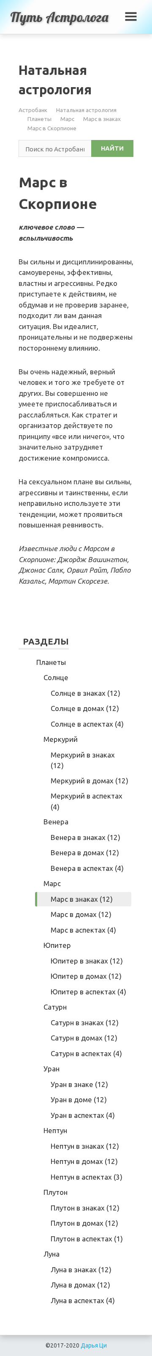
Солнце (55, 677)
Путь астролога (59, 16)
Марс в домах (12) (81, 914)
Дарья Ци (94, 1345)
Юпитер (57, 945)
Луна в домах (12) (80, 1285)
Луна (51, 1254)
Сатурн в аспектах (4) (86, 1053)
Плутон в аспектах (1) (87, 1239)
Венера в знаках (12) (85, 837)
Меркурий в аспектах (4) (86, 801)
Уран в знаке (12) (79, 1084)
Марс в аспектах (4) (83, 930)
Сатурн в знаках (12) (85, 1022)
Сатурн (55, 1007)
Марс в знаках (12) (82, 899)
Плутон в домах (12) (84, 1223)
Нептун (55, 1130)
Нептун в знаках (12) (85, 1146)
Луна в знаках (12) (81, 1269)
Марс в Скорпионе (51, 128)
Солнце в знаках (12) (85, 693)
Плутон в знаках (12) (85, 1208)
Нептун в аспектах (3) (86, 1177)
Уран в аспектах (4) (83, 1115)
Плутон (55, 1192)
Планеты (39, 118)
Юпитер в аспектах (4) (88, 992)
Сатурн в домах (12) (84, 1038)
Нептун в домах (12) (84, 1161)
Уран (51, 1069)
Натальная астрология (86, 110)
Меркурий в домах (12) (89, 781)
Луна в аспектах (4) (83, 1300)
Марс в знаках (102, 118)
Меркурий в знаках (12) (83, 760)
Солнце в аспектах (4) (87, 724)
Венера (55, 822)
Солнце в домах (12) (85, 708)
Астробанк (33, 110)
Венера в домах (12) (85, 852)
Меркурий (60, 739)
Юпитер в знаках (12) (87, 961)
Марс (67, 118)
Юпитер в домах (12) (86, 976)
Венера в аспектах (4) (87, 868)
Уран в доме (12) (79, 1099)
